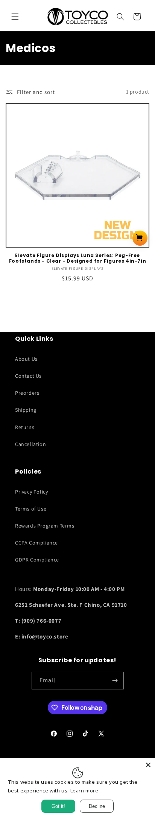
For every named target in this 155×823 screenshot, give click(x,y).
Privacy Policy (31, 491)
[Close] (148, 765)
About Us (26, 358)
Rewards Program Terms (44, 525)
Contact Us (28, 375)
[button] (15, 16)
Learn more (84, 790)
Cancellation (30, 444)
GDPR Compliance (37, 559)
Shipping (25, 409)
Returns (24, 427)
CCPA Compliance (36, 542)
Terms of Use (30, 508)
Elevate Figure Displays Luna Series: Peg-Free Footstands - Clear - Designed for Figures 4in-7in (77, 258)
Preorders (27, 392)
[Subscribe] (115, 680)
